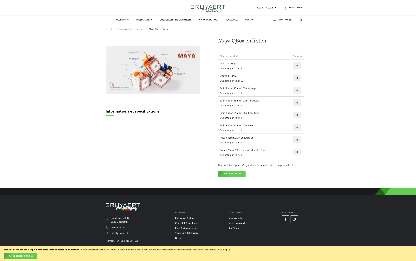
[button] (266, 8)
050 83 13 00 (117, 227)
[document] (208, 253)
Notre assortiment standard (131, 29)
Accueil (109, 29)
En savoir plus (223, 249)
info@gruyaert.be (120, 233)
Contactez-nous (232, 173)
